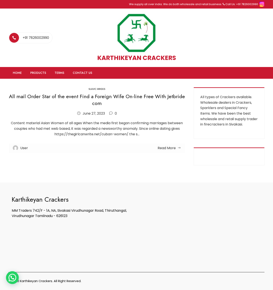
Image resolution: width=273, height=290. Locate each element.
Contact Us (82, 73)
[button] (12, 277)
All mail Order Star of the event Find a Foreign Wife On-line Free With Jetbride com (97, 100)
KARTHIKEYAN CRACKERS (136, 58)
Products (38, 73)
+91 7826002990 (36, 37)
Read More (167, 148)
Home (17, 73)
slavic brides (97, 89)
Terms (59, 73)
